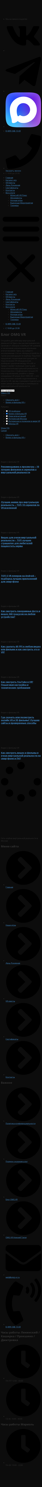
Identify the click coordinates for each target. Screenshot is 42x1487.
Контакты (10, 190)
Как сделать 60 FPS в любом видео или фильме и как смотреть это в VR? (21, 649)
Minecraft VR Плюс (18, 195)
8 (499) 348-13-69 (13, 1327)
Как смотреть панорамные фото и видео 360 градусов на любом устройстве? (20, 614)
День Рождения (13, 185)
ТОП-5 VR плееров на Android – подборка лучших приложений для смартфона (19, 578)
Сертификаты (12, 188)
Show (5, 428)
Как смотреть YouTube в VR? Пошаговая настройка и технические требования (17, 684)
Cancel (4, 430)
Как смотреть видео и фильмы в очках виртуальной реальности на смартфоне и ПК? (21, 755)
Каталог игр (11, 180)
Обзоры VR (13, 423)
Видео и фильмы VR (17, 413)
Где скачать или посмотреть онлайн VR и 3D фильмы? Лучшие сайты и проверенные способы (20, 720)
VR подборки (14, 411)
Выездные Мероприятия (21, 203)
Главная (9, 177)
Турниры (14, 205)
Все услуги (10, 193)
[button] (21, 249)
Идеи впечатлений (17, 416)
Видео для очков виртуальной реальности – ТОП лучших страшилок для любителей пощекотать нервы (18, 541)
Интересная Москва (17, 418)
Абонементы (16, 198)
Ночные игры (16, 200)
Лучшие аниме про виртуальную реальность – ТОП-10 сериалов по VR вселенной (20, 505)
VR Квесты (10, 182)
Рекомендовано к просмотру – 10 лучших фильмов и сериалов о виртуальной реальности (20, 469)
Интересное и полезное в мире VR (24, 421)
